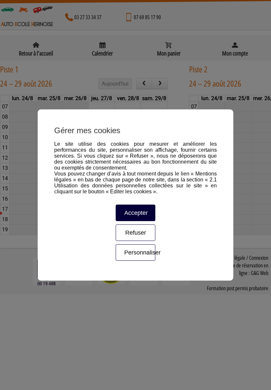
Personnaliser (139, 252)
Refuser (135, 232)
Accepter (136, 213)
